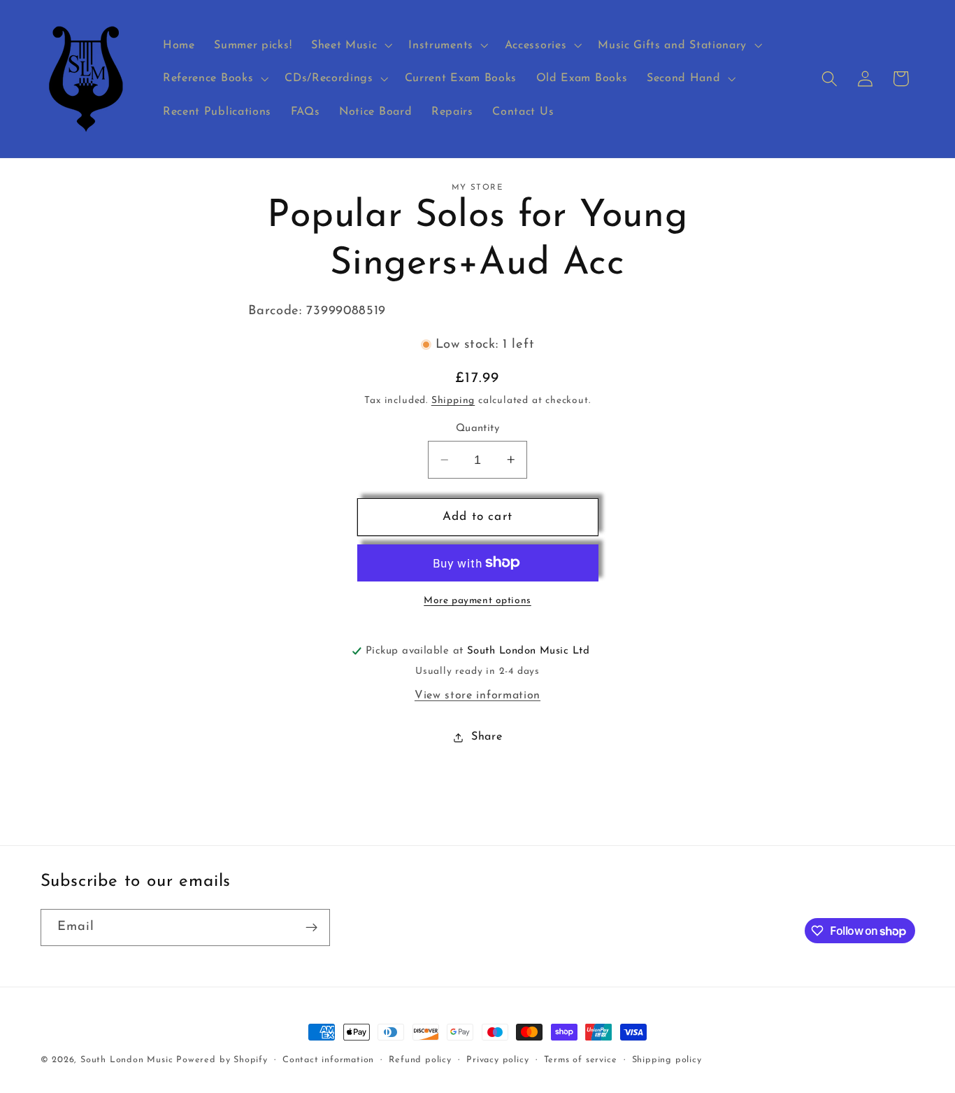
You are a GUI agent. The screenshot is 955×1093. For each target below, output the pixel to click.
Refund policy (420, 1060)
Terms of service (580, 1060)
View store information (477, 695)
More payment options (477, 600)
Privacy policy (497, 1060)
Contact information (328, 1060)
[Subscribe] (311, 928)
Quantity (478, 428)
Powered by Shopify (222, 1060)
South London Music (126, 1060)
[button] (349, 45)
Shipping (453, 400)
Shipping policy (667, 1060)
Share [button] (486, 736)
